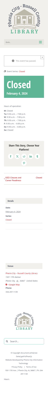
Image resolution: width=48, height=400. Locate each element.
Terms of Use (31, 367)
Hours (6, 379)
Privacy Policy (17, 367)
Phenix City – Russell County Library (21, 273)
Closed (39, 177)
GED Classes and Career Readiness (13, 179)
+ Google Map (13, 284)
